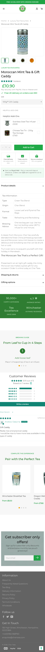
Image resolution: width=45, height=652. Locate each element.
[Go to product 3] (23, 507)
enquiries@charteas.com (13, 637)
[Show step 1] (19, 365)
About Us (6, 580)
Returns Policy (8, 595)
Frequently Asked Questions (15, 584)
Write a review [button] (22, 404)
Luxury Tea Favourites (19, 21)
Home (4, 21)
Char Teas (12, 645)
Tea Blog (6, 587)
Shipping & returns (9, 275)
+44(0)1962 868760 (10, 634)
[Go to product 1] (19, 507)
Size (2, 97)
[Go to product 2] (21, 507)
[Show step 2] (21, 365)
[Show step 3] (23, 365)
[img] (5, 418)
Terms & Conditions (11, 602)
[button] (7, 81)
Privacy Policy (8, 598)
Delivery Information (11, 591)
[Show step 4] (25, 365)
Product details (8, 186)
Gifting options (8, 282)
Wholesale (7, 605)
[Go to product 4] (25, 507)
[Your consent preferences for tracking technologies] (41, 648)
